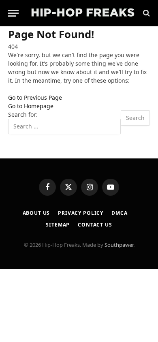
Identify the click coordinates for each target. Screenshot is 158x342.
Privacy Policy (80, 212)
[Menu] (13, 13)
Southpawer (119, 244)
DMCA (119, 212)
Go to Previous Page (35, 97)
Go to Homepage (30, 106)
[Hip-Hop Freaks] (83, 13)
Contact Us (95, 224)
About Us (36, 212)
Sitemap (58, 224)
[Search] (145, 13)
